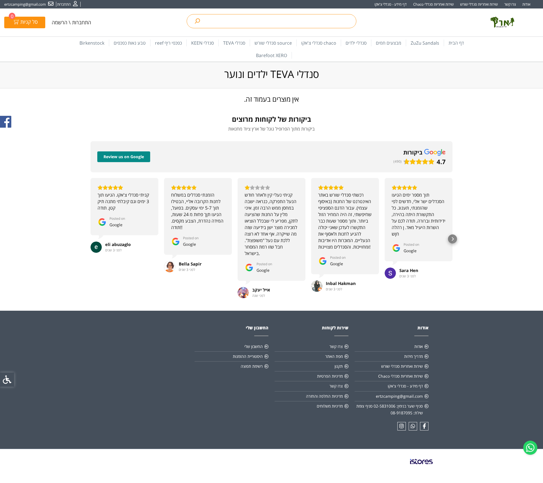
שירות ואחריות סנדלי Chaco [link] (433, 4)
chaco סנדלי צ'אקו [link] (318, 43)
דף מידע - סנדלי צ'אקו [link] (390, 4)
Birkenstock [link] (91, 43)
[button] (90, 238)
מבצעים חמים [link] (388, 43)
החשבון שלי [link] (253, 346)
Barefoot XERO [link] (271, 55)
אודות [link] (526, 4)
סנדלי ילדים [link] (356, 43)
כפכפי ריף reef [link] (168, 43)
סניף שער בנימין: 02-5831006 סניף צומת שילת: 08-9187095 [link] (389, 409)
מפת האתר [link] (334, 356)
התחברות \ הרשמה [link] (71, 22)
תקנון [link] (339, 366)
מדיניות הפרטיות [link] (330, 376)
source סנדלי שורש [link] (273, 43)
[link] (530, 448)
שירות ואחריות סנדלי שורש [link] (479, 4)
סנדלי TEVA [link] (234, 43)
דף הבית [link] (456, 43)
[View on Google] (96, 247)
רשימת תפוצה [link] (252, 366)
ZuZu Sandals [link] (425, 43)
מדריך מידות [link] (413, 356)
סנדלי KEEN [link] (202, 43)
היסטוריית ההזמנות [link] (248, 356)
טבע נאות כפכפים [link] (130, 43)
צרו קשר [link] (510, 4)
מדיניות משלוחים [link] (330, 406)
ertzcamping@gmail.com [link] (399, 396)
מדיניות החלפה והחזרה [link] (324, 396)
